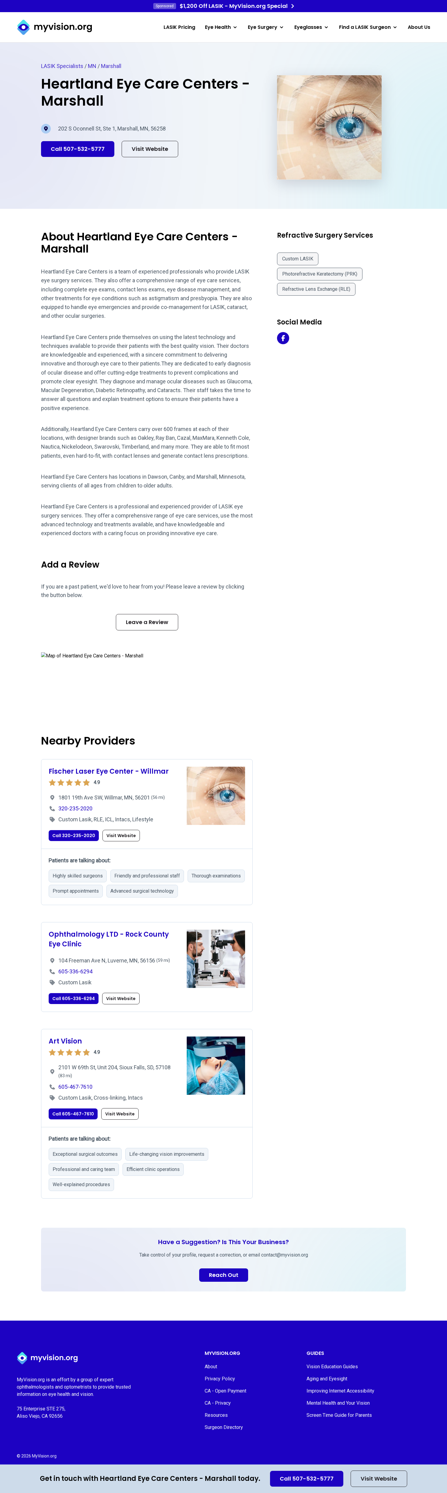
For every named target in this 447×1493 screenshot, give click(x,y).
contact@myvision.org (284, 1255)
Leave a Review (147, 622)
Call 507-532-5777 (307, 1478)
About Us (419, 27)
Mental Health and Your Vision (338, 1403)
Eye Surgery (262, 27)
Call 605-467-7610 (73, 1114)
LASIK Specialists (62, 66)
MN (92, 66)
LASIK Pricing (179, 27)
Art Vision (65, 1041)
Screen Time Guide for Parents (339, 1415)
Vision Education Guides (332, 1366)
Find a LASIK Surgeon (365, 27)
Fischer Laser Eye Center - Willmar (109, 771)
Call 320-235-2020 (73, 836)
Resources (216, 1415)
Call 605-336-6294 (73, 999)
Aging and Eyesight (327, 1379)
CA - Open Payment (225, 1391)
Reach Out (223, 1275)
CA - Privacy (218, 1403)
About (211, 1366)
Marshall (111, 66)
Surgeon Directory (224, 1427)
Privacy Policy (220, 1379)
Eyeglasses (308, 27)
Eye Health (218, 27)
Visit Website (379, 1478)
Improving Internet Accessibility (340, 1391)
